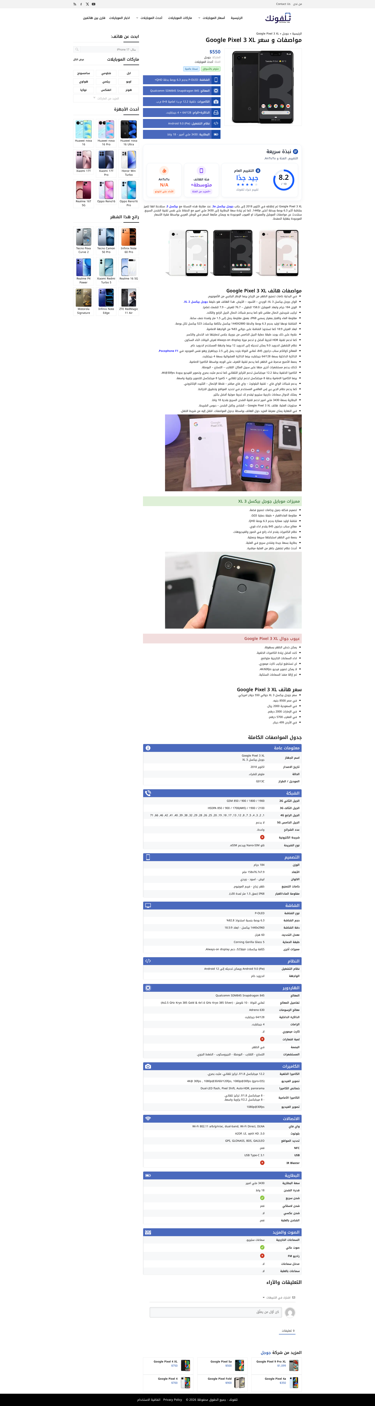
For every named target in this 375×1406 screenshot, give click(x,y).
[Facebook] (81, 4)
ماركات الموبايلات (180, 18)
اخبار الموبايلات (119, 18)
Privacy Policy (172, 1399)
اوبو (128, 81)
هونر (129, 90)
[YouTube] (93, 4)
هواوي (83, 81)
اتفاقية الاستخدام (148, 1399)
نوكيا (83, 90)
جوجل (285, 33)
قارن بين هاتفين (94, 18)
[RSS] (75, 4)
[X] (87, 4)
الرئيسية (237, 18)
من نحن (297, 4)
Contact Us (283, 4)
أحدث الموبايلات (151, 18)
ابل (129, 73)
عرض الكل (78, 59)
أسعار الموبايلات (214, 18)
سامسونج (83, 73)
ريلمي (106, 81)
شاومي (106, 73)
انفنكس (106, 90)
